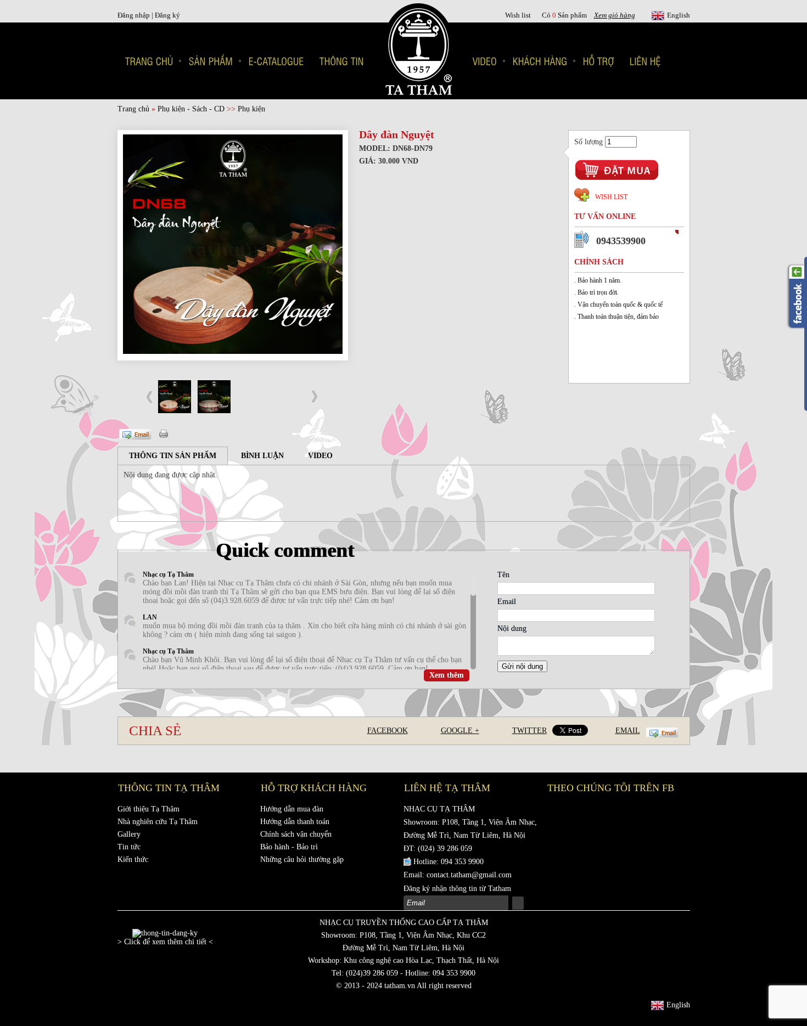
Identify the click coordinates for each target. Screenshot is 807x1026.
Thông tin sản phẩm (172, 456)
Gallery (129, 834)
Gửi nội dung (522, 666)
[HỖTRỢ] (598, 61)
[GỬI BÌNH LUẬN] (162, 492)
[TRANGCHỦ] (149, 61)
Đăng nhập (134, 15)
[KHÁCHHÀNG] (540, 61)
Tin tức (129, 847)
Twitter (529, 730)
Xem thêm (446, 675)
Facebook (387, 730)
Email (627, 730)
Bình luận (262, 456)
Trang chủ (133, 109)
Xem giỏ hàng (614, 15)
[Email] (134, 431)
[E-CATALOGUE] (276, 61)
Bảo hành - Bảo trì (289, 847)
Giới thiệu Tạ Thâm (148, 809)
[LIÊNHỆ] (645, 61)
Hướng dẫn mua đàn (291, 809)
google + (460, 730)
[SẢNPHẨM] (211, 61)
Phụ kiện (251, 109)
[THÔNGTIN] (342, 61)
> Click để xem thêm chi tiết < (165, 942)
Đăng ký (167, 15)
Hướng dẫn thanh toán (294, 822)
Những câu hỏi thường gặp (302, 859)
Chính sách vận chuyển (296, 834)
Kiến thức (132, 859)
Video (320, 456)
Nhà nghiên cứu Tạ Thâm (157, 822)
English (678, 15)
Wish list (518, 15)
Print (164, 432)
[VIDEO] (485, 61)
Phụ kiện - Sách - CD (191, 109)
